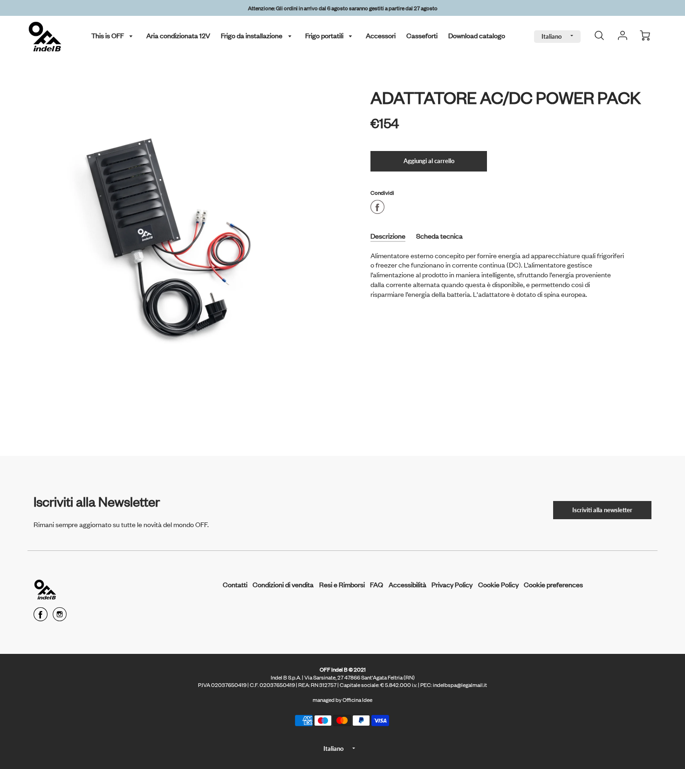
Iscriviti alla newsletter (602, 510)
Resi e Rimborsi (342, 584)
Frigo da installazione (252, 35)
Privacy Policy (452, 584)
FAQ (376, 584)
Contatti (235, 584)
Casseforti (422, 35)
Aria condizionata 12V (178, 35)
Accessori (381, 35)
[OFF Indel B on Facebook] (41, 617)
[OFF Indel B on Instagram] (60, 617)
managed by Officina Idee (342, 699)
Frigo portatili (325, 35)
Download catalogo (476, 35)
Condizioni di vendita (283, 584)
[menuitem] (114, 35)
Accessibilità (407, 584)
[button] (428, 161)
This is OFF (108, 35)
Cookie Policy (498, 584)
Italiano (551, 36)
